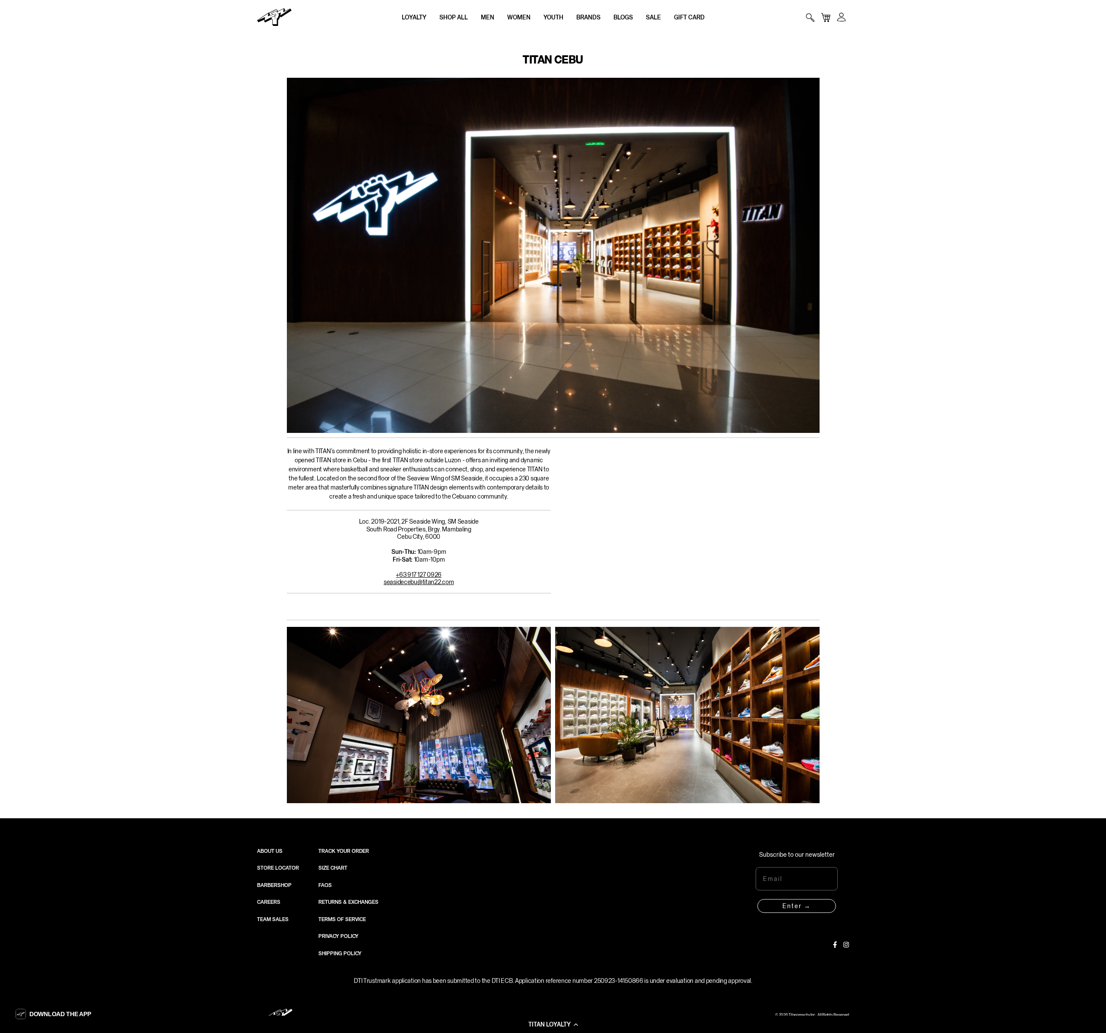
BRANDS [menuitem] (588, 17)
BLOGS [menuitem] (623, 17)
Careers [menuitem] (268, 902)
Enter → (796, 906)
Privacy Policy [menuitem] (338, 936)
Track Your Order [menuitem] (343, 851)
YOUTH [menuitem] (553, 17)
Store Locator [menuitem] (278, 868)
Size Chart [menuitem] (332, 868)
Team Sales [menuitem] (273, 919)
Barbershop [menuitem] (274, 885)
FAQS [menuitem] (325, 885)
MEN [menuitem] (487, 17)
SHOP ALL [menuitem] (453, 17)
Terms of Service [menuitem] (342, 919)
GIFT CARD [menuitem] (689, 17)
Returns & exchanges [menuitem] (348, 902)
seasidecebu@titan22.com (419, 582)
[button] (553, 1024)
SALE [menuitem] (653, 17)
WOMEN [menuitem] (519, 17)
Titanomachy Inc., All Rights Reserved (818, 1014)
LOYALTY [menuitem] (414, 17)
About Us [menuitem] (270, 851)
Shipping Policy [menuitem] (340, 953)
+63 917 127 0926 (419, 574)
